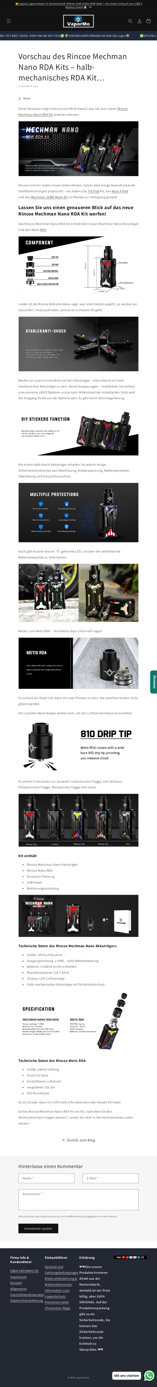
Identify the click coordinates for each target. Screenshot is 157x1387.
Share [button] (27, 98)
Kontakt (16, 1283)
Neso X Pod (120, 191)
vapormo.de (82, 1377)
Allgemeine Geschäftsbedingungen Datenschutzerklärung (27, 1295)
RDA (43, 230)
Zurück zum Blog (81, 1140)
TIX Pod (93, 191)
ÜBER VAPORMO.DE (24, 1271)
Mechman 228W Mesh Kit (49, 197)
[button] (8, 21)
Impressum (18, 1277)
